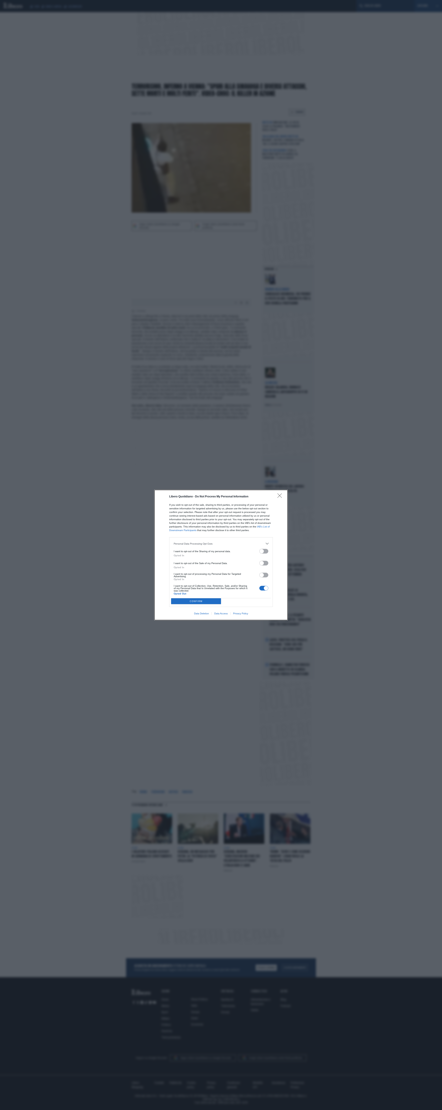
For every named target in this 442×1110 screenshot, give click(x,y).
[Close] (280, 496)
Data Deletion (201, 613)
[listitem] (221, 543)
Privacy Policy (240, 613)
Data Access (221, 613)
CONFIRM (196, 601)
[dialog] (221, 555)
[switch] (263, 551)
